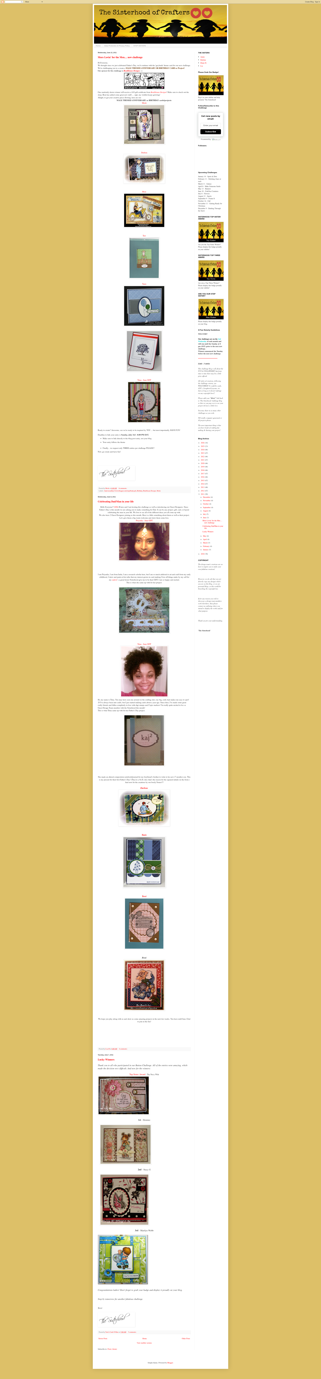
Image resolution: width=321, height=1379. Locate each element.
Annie (202, 57)
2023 (203, 453)
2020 (203, 463)
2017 (203, 473)
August (206, 511)
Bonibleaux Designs (149, 491)
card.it (114, 579)
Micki (144, 103)
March (205, 542)
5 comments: (132, 1332)
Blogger (170, 1362)
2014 (203, 484)
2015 (203, 480)
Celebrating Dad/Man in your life (116, 501)
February (206, 546)
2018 (203, 470)
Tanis (144, 284)
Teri (144, 235)
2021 (203, 460)
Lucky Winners (106, 1059)
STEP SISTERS (139, 46)
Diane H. (203, 63)
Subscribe (210, 131)
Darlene (144, 152)
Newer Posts (102, 1338)
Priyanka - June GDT (144, 520)
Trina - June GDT (144, 380)
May (205, 536)
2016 (203, 477)
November (207, 500)
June (205, 517)
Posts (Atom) (112, 1349)
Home (98, 46)
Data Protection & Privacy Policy (117, 46)
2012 (203, 490)
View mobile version (144, 1343)
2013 (203, 487)
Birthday (139, 491)
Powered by (206, 139)
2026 (203, 442)
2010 (203, 554)
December (207, 497)
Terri (144, 896)
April (205, 539)
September (207, 507)
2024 (203, 449)
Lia (201, 66)
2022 (203, 456)
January (206, 549)
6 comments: (123, 1049)
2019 (203, 466)
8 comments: (123, 488)
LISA (116, 507)
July (204, 514)
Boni (144, 191)
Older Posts (186, 1338)
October (206, 504)
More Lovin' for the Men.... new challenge (120, 57)
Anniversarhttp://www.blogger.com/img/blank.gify (120, 491)
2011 (203, 494)
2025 (203, 446)
